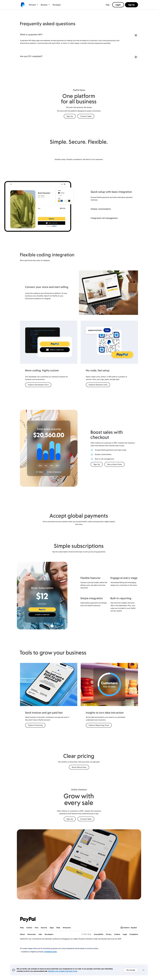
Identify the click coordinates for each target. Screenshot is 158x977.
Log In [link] (118, 5)
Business (44, 5)
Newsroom (31, 934)
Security (44, 927)
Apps (52, 927)
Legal (125, 934)
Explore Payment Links (98, 385)
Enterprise (67, 927)
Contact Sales (86, 116)
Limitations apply (50, 952)
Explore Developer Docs (38, 385)
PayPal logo (22, 4)
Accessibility (98, 934)
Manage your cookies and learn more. (62, 971)
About (22, 934)
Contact (29, 927)
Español (134, 927)
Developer (57, 5)
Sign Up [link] (131, 5)
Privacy (108, 934)
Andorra (126, 927)
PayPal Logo (28, 919)
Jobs (40, 934)
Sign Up (69, 116)
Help (108, 5)
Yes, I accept (130, 970)
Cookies (117, 934)
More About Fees (114, 464)
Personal (32, 5)
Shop (58, 927)
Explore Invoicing (35, 725)
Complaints (133, 934)
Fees (36, 927)
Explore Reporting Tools (99, 725)
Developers (49, 934)
